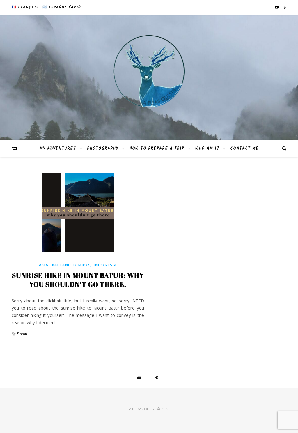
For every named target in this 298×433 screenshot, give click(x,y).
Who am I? (207, 148)
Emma (22, 333)
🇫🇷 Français (25, 7)
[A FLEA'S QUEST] (149, 77)
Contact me (244, 148)
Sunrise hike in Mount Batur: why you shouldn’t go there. (78, 280)
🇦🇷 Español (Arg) (61, 7)
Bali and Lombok (71, 264)
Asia (44, 264)
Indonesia (105, 264)
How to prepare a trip (156, 148)
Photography (102, 148)
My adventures (58, 148)
